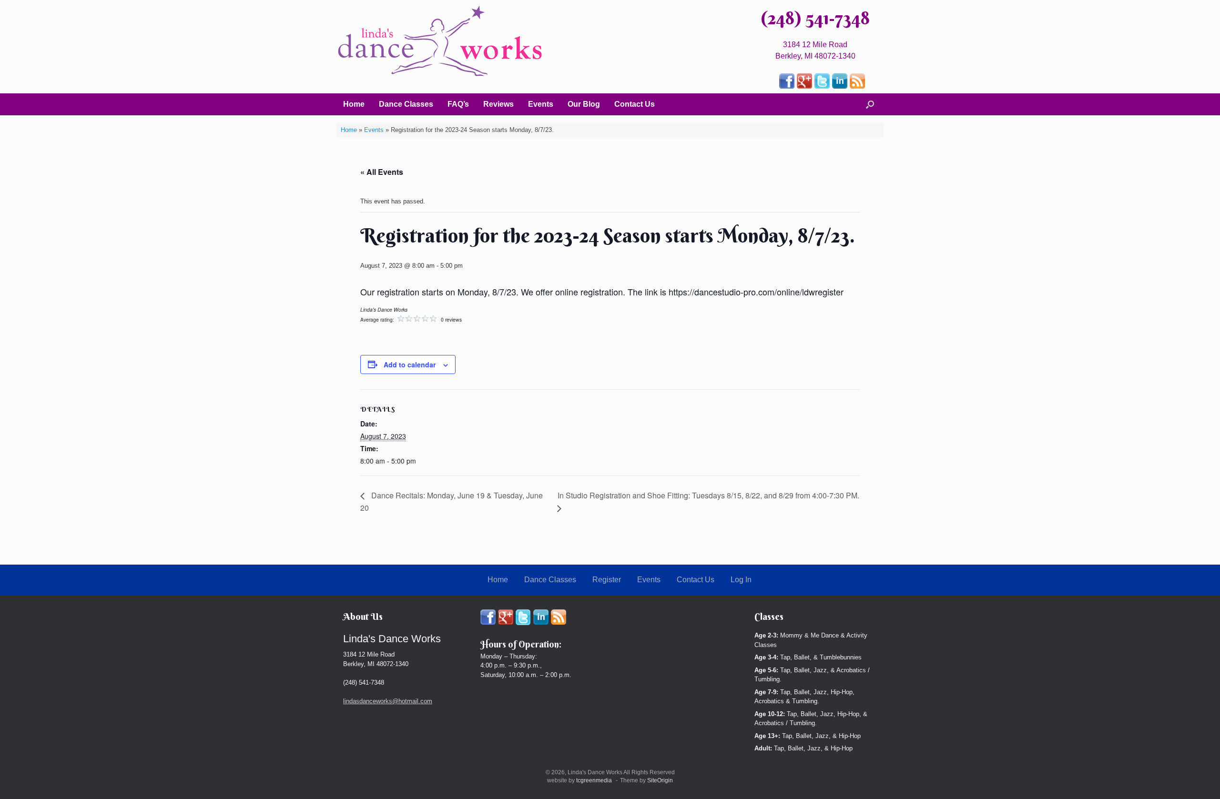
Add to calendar (410, 364)
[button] (870, 104)
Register (606, 580)
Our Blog (584, 104)
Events (540, 104)
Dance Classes (406, 104)
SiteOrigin (660, 780)
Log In (741, 580)
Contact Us (634, 104)
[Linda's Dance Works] (440, 41)
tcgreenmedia (594, 780)
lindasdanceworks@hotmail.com (387, 701)
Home (354, 104)
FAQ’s (458, 104)
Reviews (498, 104)
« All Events (381, 171)
